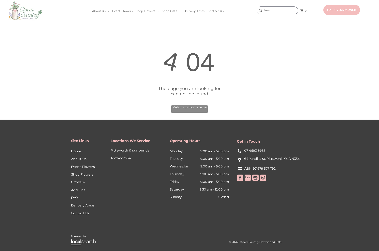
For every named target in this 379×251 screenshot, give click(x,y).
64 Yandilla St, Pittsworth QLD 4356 (272, 159)
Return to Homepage (190, 107)
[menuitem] (101, 11)
